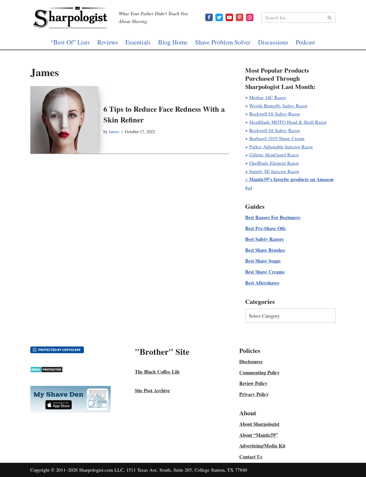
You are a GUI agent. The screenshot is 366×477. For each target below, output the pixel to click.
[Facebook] (209, 17)
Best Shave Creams (265, 271)
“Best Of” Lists (70, 42)
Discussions (273, 42)
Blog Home (173, 42)
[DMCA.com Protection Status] (46, 371)
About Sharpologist (259, 423)
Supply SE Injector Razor (274, 171)
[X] (219, 17)
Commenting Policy (259, 372)
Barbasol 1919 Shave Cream (276, 138)
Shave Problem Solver (223, 42)
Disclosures (251, 361)
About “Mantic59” (258, 434)
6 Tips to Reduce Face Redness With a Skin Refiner (164, 114)
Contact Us (250, 456)
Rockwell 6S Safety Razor (274, 113)
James (114, 132)
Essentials (138, 42)
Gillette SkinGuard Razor (274, 154)
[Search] (330, 17)
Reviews (107, 42)
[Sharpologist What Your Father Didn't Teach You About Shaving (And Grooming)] (70, 17)
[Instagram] (249, 17)
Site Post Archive (152, 390)
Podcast (305, 42)
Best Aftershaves (262, 282)
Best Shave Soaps (263, 260)
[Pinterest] (239, 17)
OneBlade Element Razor (274, 163)
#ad (248, 187)
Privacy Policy (254, 394)
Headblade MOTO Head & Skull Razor (288, 122)
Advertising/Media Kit (262, 445)
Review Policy (253, 383)
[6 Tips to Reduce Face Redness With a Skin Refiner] (64, 120)
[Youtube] (229, 17)
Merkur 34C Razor (267, 97)
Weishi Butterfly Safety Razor (278, 105)
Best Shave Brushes (265, 250)
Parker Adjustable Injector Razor (281, 146)
